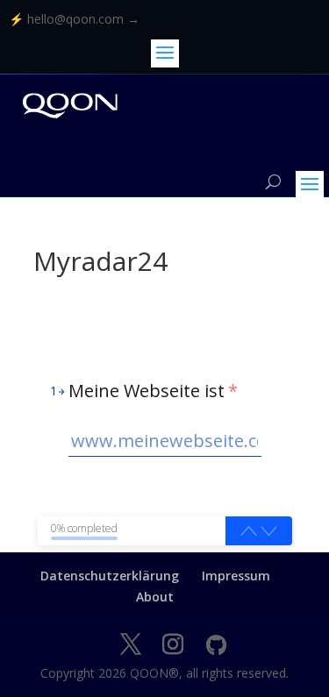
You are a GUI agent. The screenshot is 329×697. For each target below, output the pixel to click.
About (155, 596)
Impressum (236, 575)
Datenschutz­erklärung (109, 575)
